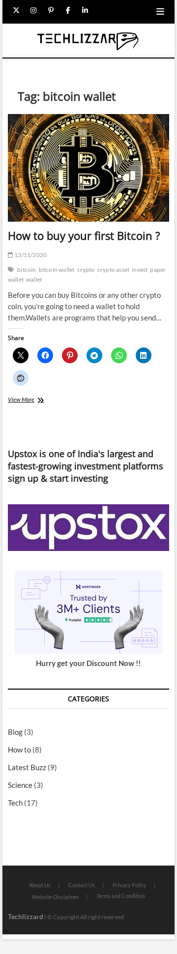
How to (19, 749)
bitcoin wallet (57, 269)
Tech (15, 802)
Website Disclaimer (55, 897)
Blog (15, 731)
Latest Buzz (27, 767)
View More (29, 400)
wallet (34, 279)
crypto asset (113, 269)
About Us (40, 885)
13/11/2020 (30, 255)
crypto (86, 269)
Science (20, 785)
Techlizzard (25, 916)
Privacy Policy (130, 885)
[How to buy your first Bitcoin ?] (88, 168)
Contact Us (81, 885)
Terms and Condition (120, 896)
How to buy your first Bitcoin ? (84, 235)
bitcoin (26, 269)
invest (140, 269)
